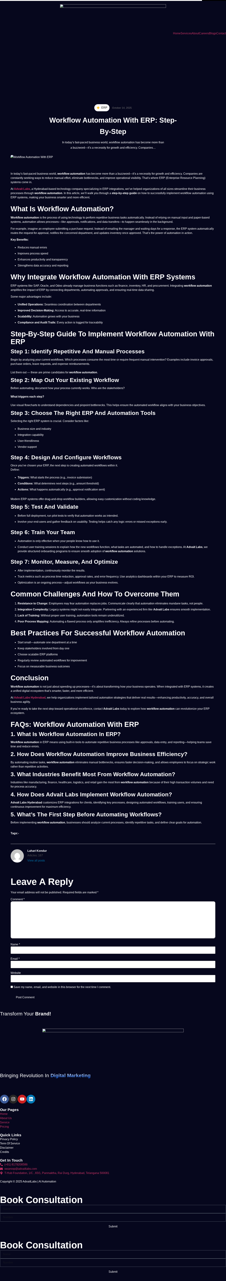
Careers (204, 33)
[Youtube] (22, 1099)
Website (16, 973)
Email (15, 958)
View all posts (36, 860)
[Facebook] (4, 1099)
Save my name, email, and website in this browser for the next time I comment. (62, 987)
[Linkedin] (30, 1099)
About (195, 33)
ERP (104, 107)
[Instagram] (13, 1099)
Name (15, 944)
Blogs (212, 33)
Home (177, 33)
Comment (18, 899)
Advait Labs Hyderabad (30, 697)
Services (186, 33)
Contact (221, 33)
